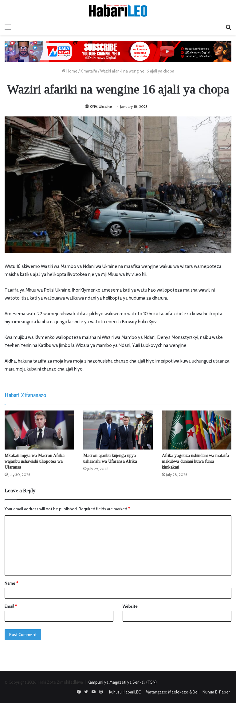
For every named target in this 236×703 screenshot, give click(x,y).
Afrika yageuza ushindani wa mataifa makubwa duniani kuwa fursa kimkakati (195, 461)
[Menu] (8, 27)
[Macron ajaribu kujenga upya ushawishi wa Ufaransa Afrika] (118, 430)
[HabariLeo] (118, 10)
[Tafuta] (228, 27)
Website (130, 606)
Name (11, 583)
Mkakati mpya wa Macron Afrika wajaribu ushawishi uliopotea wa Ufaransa (35, 461)
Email (11, 606)
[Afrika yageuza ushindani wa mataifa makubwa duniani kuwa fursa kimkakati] (196, 430)
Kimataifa (89, 71)
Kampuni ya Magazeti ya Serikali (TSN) (122, 682)
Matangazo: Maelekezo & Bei (172, 691)
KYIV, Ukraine (101, 106)
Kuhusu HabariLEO (125, 691)
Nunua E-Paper (216, 691)
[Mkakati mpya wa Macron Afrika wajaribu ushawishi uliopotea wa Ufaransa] (39, 430)
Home (71, 71)
